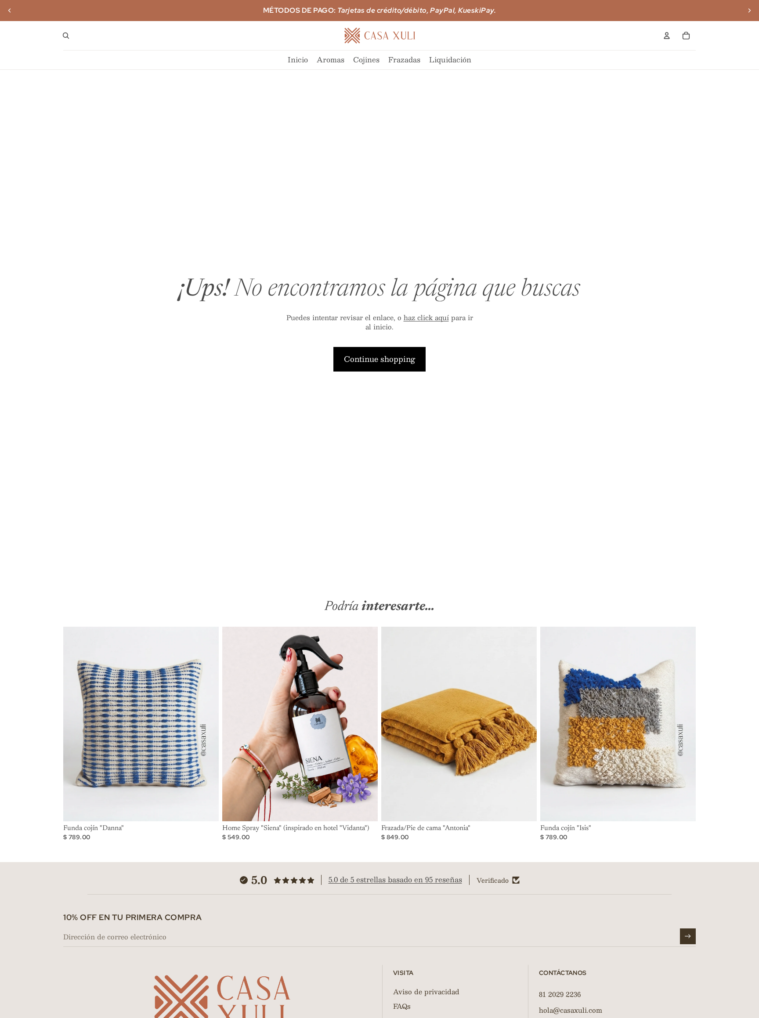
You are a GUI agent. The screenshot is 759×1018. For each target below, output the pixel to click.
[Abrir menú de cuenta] (666, 35)
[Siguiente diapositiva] (749, 10)
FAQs (402, 1005)
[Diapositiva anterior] (9, 10)
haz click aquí (426, 317)
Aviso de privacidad (426, 991)
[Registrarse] (688, 936)
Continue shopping (379, 359)
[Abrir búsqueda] (66, 35)
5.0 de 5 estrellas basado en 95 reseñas (395, 879)
